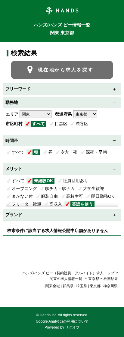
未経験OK (43, 180)
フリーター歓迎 (26, 204)
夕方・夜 (68, 152)
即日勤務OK (102, 196)
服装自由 (49, 196)
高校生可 (74, 196)
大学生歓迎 (93, 188)
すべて (38, 123)
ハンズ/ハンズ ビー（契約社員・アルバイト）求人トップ (68, 273)
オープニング (24, 188)
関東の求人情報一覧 (66, 279)
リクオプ (72, 327)
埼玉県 (81, 286)
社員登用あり (75, 180)
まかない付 (22, 196)
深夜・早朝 (96, 152)
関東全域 (52, 286)
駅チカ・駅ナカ (60, 188)
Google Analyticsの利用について (62, 321)
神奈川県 (110, 286)
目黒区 (61, 123)
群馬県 (68, 286)
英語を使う (82, 204)
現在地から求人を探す (65, 69)
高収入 (55, 204)
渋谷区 (82, 123)
